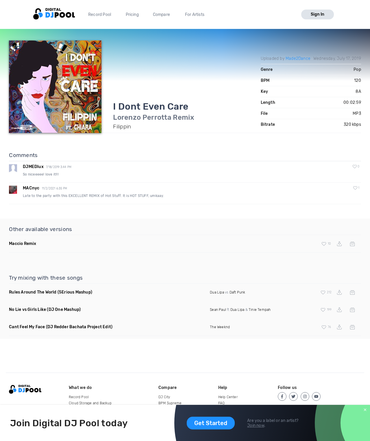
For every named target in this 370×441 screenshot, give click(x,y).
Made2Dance (298, 58)
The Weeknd (220, 327)
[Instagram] (305, 396)
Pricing (132, 14)
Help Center (228, 397)
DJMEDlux (33, 166)
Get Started (210, 423)
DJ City (164, 397)
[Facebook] (282, 396)
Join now (255, 425)
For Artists (194, 14)
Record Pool (99, 14)
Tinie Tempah (260, 310)
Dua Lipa (217, 292)
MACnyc (31, 188)
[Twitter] (293, 396)
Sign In (317, 14)
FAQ (221, 403)
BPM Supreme (170, 403)
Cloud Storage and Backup (90, 403)
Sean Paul (218, 310)
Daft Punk (237, 292)
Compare (161, 14)
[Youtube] (316, 396)
